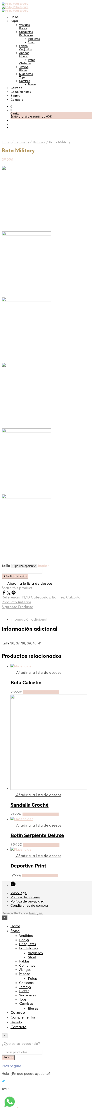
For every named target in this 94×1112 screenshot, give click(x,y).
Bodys (23, 28)
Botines (39, 142)
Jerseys (23, 67)
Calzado (16, 88)
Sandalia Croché (29, 805)
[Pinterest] (13, 593)
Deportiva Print (28, 865)
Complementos (20, 92)
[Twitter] (9, 593)
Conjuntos (25, 49)
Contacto (16, 100)
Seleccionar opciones (41, 692)
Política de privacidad (27, 901)
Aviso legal (18, 893)
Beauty (15, 96)
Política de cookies (25, 897)
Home (14, 17)
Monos (23, 56)
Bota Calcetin (26, 682)
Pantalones (26, 35)
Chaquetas (26, 31)
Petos (31, 60)
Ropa (14, 21)
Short (31, 42)
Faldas (23, 46)
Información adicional (28, 619)
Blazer (23, 70)
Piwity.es (36, 913)
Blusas (32, 84)
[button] (11, 106)
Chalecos (25, 63)
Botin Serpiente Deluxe (37, 835)
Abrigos (24, 53)
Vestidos (24, 24)
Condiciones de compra (29, 905)
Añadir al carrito (14, 576)
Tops (22, 77)
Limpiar (43, 566)
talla (6, 566)
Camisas (24, 81)
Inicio (6, 142)
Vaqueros (34, 38)
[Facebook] (4, 593)
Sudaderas (26, 74)
